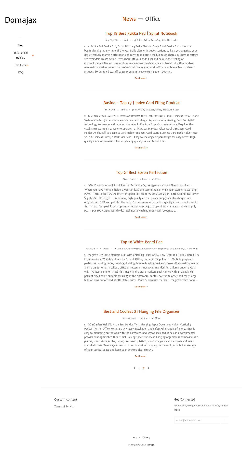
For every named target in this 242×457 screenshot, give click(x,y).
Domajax (151, 445)
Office (140, 40)
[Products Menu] (27, 65)
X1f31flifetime (176, 248)
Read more (140, 78)
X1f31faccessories (132, 248)
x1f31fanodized (149, 248)
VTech (176, 109)
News (129, 19)
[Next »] (149, 368)
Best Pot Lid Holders (20, 55)
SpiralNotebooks (169, 40)
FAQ (20, 72)
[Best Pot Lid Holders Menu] (32, 56)
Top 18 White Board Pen (142, 242)
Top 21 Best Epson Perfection (141, 172)
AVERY (141, 109)
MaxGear (150, 109)
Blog (20, 45)
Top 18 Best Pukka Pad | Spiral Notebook (141, 33)
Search (136, 437)
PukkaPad (155, 40)
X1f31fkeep (163, 248)
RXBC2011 (167, 109)
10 (135, 109)
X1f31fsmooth (191, 248)
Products (20, 65)
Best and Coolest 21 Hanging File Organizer (142, 311)
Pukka (147, 40)
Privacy (146, 437)
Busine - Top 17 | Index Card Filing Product (142, 103)
